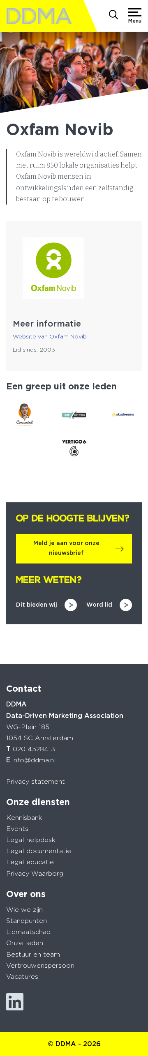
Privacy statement (35, 781)
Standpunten (26, 921)
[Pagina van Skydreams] (123, 414)
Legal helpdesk (31, 840)
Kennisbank (24, 817)
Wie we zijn (24, 909)
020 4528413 (34, 749)
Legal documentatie (38, 851)
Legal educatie (30, 862)
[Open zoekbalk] (113, 15)
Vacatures (22, 976)
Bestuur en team (33, 954)
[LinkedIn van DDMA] (14, 1002)
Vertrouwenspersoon (40, 965)
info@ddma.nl (34, 760)
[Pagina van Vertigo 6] (74, 448)
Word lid (99, 604)
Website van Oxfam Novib (50, 336)
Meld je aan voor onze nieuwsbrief (66, 548)
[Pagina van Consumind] (24, 414)
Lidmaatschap (28, 932)
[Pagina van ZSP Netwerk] (74, 414)
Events (17, 829)
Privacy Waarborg (34, 873)
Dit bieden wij (36, 604)
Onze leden (24, 943)
